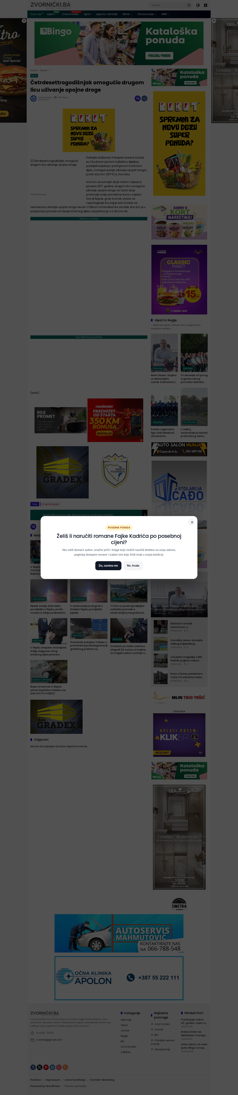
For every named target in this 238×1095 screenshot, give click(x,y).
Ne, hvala (133, 565)
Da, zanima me (108, 565)
